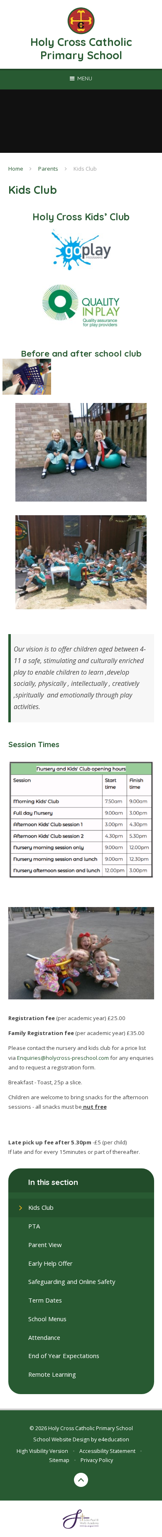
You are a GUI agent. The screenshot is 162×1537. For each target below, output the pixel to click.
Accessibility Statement (107, 1451)
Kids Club (85, 168)
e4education (113, 1439)
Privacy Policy (97, 1460)
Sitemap (59, 1460)
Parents (48, 168)
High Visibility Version (42, 1451)
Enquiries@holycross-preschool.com (63, 1058)
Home (15, 168)
